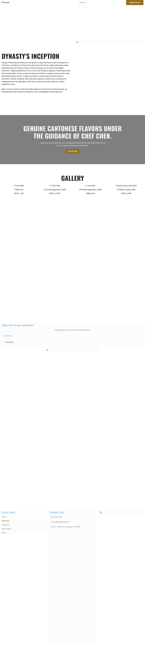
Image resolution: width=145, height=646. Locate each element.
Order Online (134, 2)
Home (4, 517)
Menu (4, 533)
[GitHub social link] (51, 531)
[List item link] (72, 517)
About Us (5, 521)
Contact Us (6, 525)
